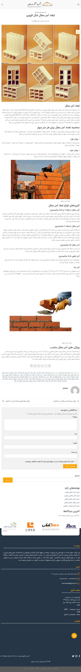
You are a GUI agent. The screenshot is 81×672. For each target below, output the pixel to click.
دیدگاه (74, 417)
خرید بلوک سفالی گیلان (72, 502)
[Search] (2, 4)
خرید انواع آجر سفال (26, 375)
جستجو (77, 476)
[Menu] (78, 4)
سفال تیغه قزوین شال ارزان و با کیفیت (17, 401)
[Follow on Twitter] (73, 656)
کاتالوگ (37, 669)
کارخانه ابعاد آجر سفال (51, 381)
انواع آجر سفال (9, 373)
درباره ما (25, 669)
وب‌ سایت (74, 452)
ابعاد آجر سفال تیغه (28, 373)
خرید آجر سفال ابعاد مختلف (50, 375)
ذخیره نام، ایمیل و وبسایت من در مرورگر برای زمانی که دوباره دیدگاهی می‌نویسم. (49, 461)
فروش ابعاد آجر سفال (68, 379)
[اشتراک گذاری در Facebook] (46, 366)
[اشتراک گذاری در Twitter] (42, 366)
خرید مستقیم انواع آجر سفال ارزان (23, 377)
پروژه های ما (43, 669)
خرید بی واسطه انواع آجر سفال (58, 377)
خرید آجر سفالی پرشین (72, 495)
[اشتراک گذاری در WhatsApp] (49, 366)
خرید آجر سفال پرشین (72, 492)
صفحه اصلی (54, 669)
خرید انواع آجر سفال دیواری (12, 375)
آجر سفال (44, 12)
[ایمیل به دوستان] (38, 366)
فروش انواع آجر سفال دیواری (55, 379)
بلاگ (49, 669)
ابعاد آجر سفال (37, 373)
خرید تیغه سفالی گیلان (72, 499)
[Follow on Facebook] (79, 656)
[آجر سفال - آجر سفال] (40, 4)
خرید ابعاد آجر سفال (37, 375)
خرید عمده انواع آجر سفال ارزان (40, 377)
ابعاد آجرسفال (38, 12)
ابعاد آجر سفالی (18, 373)
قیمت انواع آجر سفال (14, 379)
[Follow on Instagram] (76, 656)
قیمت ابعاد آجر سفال (25, 379)
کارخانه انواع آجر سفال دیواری (37, 381)
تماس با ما (31, 669)
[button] (74, 635)
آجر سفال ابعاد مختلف (47, 373)
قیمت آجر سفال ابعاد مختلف (39, 379)
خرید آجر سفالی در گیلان (71, 506)
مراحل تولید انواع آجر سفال (21, 381)
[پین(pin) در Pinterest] (35, 366)
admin (35, 21)
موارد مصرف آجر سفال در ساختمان (65, 401)
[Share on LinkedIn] (31, 366)
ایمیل (75, 443)
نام (75, 434)
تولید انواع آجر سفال (64, 375)
